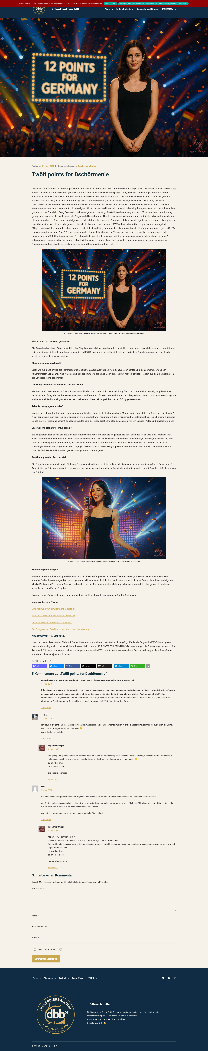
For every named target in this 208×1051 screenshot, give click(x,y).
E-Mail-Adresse (39, 926)
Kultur (93, 166)
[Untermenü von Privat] (40, 978)
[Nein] (205, 3)
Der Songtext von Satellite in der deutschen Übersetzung (60, 629)
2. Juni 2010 (53, 749)
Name (35, 916)
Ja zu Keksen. (110, 4)
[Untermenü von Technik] (68, 978)
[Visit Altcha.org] (60, 949)
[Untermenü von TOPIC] (96, 978)
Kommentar (38, 888)
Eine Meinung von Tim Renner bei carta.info (54, 609)
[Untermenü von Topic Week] (85, 978)
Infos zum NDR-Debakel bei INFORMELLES (53, 615)
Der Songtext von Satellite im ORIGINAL (52, 622)
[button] (39, 666)
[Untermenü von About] (112, 9)
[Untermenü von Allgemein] (55, 978)
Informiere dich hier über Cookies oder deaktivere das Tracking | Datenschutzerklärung (153, 4)
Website (35, 937)
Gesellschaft (83, 166)
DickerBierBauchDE (65, 9)
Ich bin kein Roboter (46, 949)
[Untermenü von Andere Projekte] (133, 9)
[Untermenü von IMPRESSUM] (175, 9)
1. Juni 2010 (46, 684)
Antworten (46, 707)
